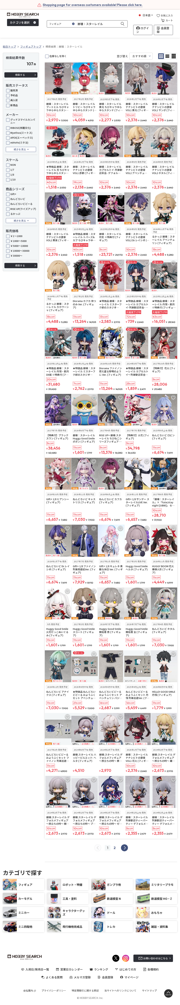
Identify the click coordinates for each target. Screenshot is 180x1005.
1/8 (12, 174)
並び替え (122, 56)
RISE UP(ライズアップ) (23, 208)
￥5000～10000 (19, 245)
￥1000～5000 (18, 240)
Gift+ (13, 194)
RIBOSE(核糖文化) (20, 127)
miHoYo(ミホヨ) (19, 142)
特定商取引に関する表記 (85, 990)
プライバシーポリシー (53, 990)
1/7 (12, 169)
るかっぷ (15, 213)
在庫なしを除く (58, 56)
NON (13, 164)
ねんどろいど (17, 198)
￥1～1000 (16, 236)
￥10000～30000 (19, 250)
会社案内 (28, 990)
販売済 (14, 90)
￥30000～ (16, 255)
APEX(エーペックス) (21, 137)
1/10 (12, 179)
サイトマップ (149, 990)
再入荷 (14, 100)
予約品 (14, 95)
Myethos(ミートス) (21, 132)
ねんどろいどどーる (21, 203)
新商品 (14, 105)
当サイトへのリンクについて (120, 990)
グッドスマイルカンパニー (22, 121)
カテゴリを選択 (20, 22)
